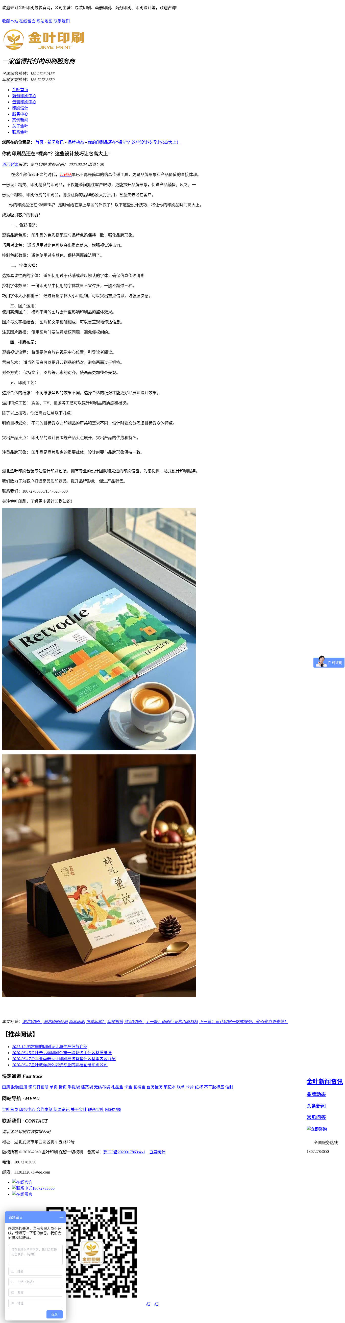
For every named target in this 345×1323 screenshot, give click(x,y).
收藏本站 (10, 21)
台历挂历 (154, 1087)
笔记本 (170, 1087)
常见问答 (316, 1117)
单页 (54, 1087)
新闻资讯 (55, 142)
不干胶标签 (214, 1087)
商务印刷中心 (24, 96)
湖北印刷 (77, 1022)
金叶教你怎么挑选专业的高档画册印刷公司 (60, 1065)
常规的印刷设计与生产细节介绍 (49, 1047)
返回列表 (10, 164)
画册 (6, 1087)
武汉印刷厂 (134, 1022)
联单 (181, 1087)
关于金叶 (20, 126)
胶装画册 (19, 1087)
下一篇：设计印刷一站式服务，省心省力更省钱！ (243, 1022)
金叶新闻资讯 (325, 1081)
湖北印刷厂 (32, 1022)
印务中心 (27, 1109)
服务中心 (20, 114)
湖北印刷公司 (55, 1022)
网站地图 (44, 21)
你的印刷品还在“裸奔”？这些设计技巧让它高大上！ (134, 142)
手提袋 (74, 1087)
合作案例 (45, 1109)
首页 (39, 142)
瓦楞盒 (139, 1087)
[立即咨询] (317, 1129)
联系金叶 (20, 132)
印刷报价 (115, 1022)
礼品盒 (117, 1087)
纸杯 (199, 1087)
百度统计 (157, 1152)
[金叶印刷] (44, 48)
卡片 (190, 1087)
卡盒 (128, 1087)
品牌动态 (76, 142)
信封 (229, 1087)
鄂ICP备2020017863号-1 (124, 1152)
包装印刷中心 (24, 102)
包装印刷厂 (96, 1022)
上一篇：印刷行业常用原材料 (171, 1022)
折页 (63, 1087)
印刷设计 (20, 108)
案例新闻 (20, 120)
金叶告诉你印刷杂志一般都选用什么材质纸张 (62, 1053)
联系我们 (62, 21)
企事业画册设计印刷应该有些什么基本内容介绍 (64, 1059)
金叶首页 (20, 90)
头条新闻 (316, 1106)
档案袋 (87, 1087)
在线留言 (27, 21)
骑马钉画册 (38, 1087)
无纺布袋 (102, 1087)
